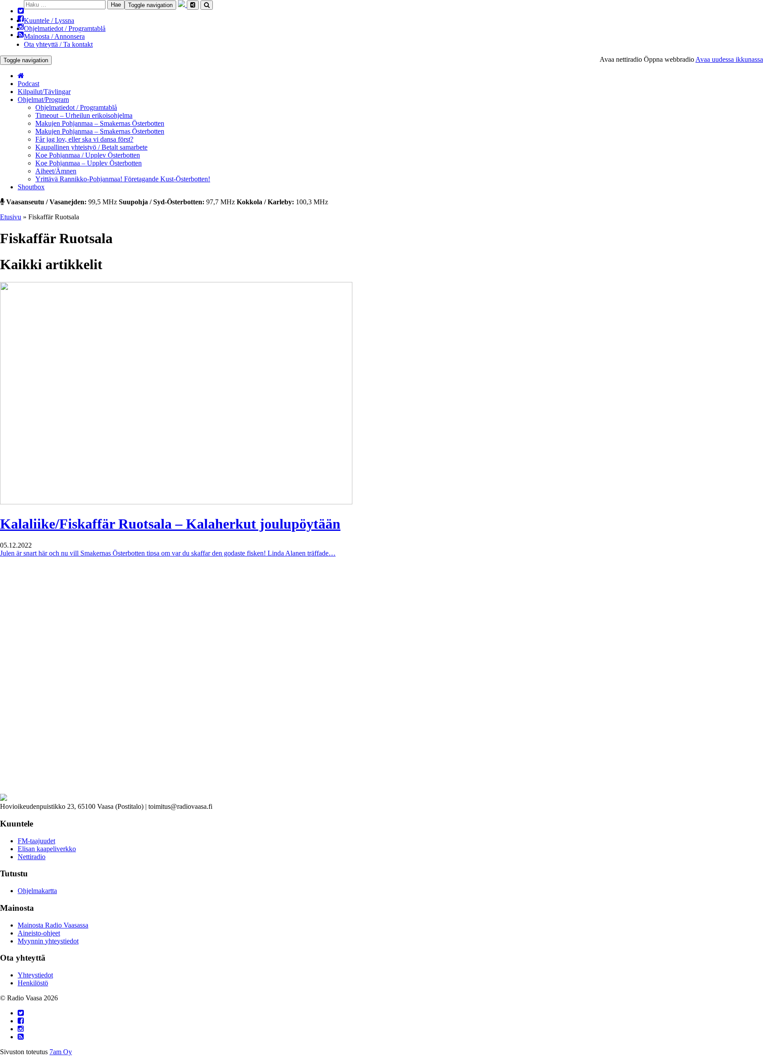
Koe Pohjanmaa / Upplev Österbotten (87, 155)
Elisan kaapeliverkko (47, 849)
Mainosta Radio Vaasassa (53, 925)
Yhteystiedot (35, 975)
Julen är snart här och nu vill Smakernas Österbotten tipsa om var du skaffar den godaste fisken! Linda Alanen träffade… (168, 553)
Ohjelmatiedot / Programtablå (65, 28)
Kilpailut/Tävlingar (44, 91)
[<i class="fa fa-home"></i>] (21, 75)
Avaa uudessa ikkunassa (729, 59)
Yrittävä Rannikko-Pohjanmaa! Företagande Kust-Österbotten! (122, 179)
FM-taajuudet (36, 841)
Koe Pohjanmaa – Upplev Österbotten (88, 163)
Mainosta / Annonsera (54, 36)
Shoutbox (31, 187)
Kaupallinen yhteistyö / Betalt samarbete (91, 147)
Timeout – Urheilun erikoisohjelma (83, 115)
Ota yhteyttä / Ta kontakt (58, 44)
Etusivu (10, 217)
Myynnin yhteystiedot (48, 941)
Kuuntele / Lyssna (49, 20)
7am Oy (60, 1051)
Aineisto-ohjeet (39, 933)
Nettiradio (31, 856)
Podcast (28, 83)
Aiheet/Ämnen (55, 171)
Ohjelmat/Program (43, 99)
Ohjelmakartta (37, 890)
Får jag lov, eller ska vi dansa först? (84, 139)
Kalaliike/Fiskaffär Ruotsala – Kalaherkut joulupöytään (170, 524)
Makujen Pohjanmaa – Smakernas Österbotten (99, 123)
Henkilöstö (33, 983)
